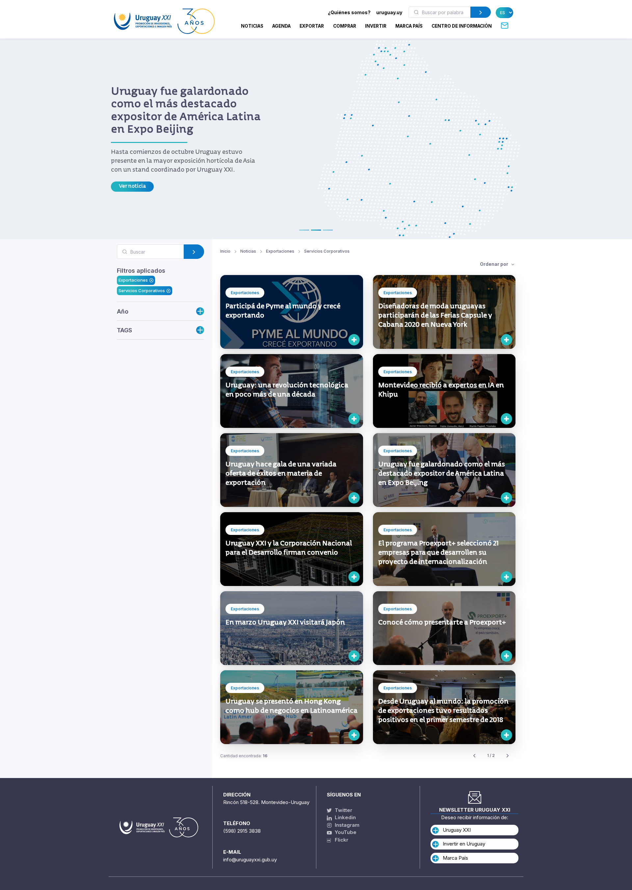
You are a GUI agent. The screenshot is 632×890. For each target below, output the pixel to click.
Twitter (342, 810)
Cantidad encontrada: (243, 755)
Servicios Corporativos (141, 290)
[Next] (507, 756)
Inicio (225, 251)
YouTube (344, 832)
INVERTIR (375, 26)
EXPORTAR (312, 26)
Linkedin (344, 817)
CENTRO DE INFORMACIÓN (462, 26)
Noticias (252, 26)
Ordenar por (494, 264)
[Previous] (474, 756)
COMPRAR (344, 26)
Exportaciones (133, 280)
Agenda (281, 26)
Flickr (339, 840)
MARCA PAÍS (409, 26)
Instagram (346, 825)
